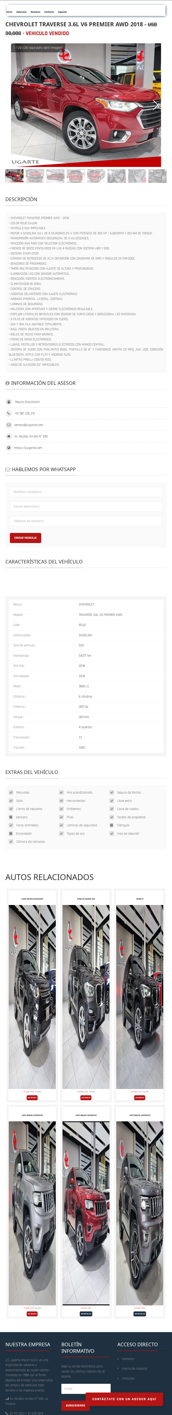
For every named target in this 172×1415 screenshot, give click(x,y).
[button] (156, 105)
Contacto (128, 1359)
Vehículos (128, 1378)
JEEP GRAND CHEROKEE (32, 1115)
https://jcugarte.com (28, 448)
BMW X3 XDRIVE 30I (86, 899)
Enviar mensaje (25, 538)
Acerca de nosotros (134, 1368)
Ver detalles (86, 1314)
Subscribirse (75, 1406)
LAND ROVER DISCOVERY (32, 899)
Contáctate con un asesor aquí (124, 1399)
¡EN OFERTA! (32, 1098)
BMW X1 (139, 899)
